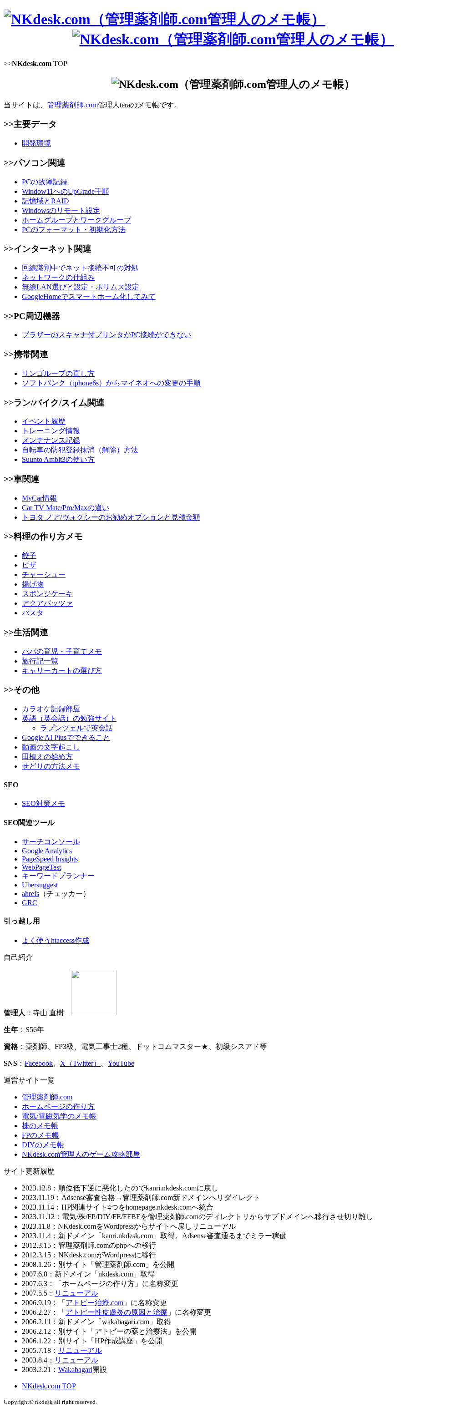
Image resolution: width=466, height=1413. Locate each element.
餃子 (29, 555)
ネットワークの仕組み (58, 277)
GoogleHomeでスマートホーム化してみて (89, 296)
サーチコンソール (51, 842)
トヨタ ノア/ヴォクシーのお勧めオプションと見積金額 (111, 517)
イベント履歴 (44, 421)
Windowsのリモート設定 (61, 210)
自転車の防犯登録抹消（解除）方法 (80, 450)
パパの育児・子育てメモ (62, 651)
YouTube (121, 1063)
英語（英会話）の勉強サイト (69, 718)
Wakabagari (75, 1369)
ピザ (29, 565)
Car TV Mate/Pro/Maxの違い (65, 508)
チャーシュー (44, 574)
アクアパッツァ (47, 603)
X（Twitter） (80, 1063)
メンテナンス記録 (51, 440)
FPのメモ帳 (40, 1135)
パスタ (33, 613)
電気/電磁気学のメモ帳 (59, 1116)
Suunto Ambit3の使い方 (58, 459)
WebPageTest (41, 867)
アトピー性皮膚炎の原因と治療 (116, 1312)
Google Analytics (47, 851)
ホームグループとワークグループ (76, 220)
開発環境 (36, 143)
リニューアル (76, 1293)
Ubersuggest (40, 885)
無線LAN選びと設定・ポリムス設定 (80, 287)
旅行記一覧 (40, 661)
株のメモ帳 (40, 1125)
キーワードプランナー (58, 876)
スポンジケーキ (47, 594)
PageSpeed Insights (50, 859)
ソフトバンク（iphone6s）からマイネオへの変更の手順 (111, 383)
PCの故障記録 (44, 182)
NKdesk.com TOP (49, 1386)
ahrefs (30, 893)
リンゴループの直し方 (58, 373)
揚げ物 (33, 584)
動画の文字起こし (51, 747)
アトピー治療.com (94, 1303)
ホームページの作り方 (58, 1106)
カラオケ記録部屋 (51, 709)
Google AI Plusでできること (66, 737)
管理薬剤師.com (72, 105)
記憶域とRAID (45, 201)
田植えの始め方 (47, 756)
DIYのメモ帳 (43, 1145)
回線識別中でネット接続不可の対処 (80, 268)
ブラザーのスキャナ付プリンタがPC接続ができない (106, 335)
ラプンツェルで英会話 (76, 728)
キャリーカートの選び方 (62, 670)
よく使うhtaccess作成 (55, 940)
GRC (29, 903)
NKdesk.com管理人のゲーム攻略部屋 (81, 1154)
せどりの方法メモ (51, 766)
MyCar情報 (39, 498)
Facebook (39, 1063)
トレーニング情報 (51, 431)
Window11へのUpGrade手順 (65, 191)
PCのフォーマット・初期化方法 (74, 229)
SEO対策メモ (43, 803)
